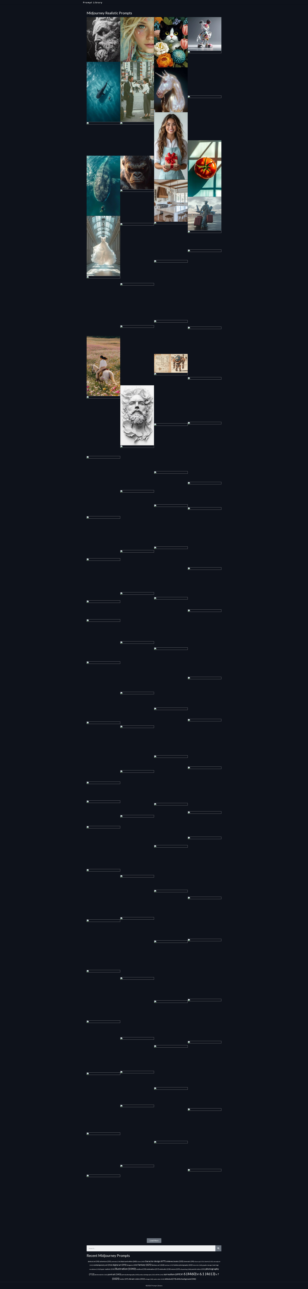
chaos (140, 1261)
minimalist (165, 1269)
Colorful (208, 1261)
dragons (132, 1265)
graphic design (208, 1265)
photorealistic (101, 1275)
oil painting (185, 1269)
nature (175, 1269)
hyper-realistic (107, 1269)
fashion (169, 1265)
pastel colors (198, 1269)
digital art (120, 1265)
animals (115, 1261)
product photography (147, 1274)
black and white (129, 1261)
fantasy (144, 1264)
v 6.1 (206, 1274)
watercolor (159, 1279)
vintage (149, 1279)
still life (159, 1274)
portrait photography (130, 1275)
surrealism (172, 1274)
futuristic (197, 1265)
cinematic (189, 1261)
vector (124, 1279)
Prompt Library (92, 3)
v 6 (189, 1274)
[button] (154, 1240)
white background (186, 1279)
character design (155, 1261)
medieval (141, 1269)
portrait (114, 1274)
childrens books (174, 1261)
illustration (125, 1268)
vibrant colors (136, 1279)
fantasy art (158, 1265)
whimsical (170, 1279)
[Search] (218, 1248)
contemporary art (102, 1265)
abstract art (93, 1261)
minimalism (153, 1269)
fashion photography (183, 1265)
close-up (199, 1261)
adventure (105, 1261)
